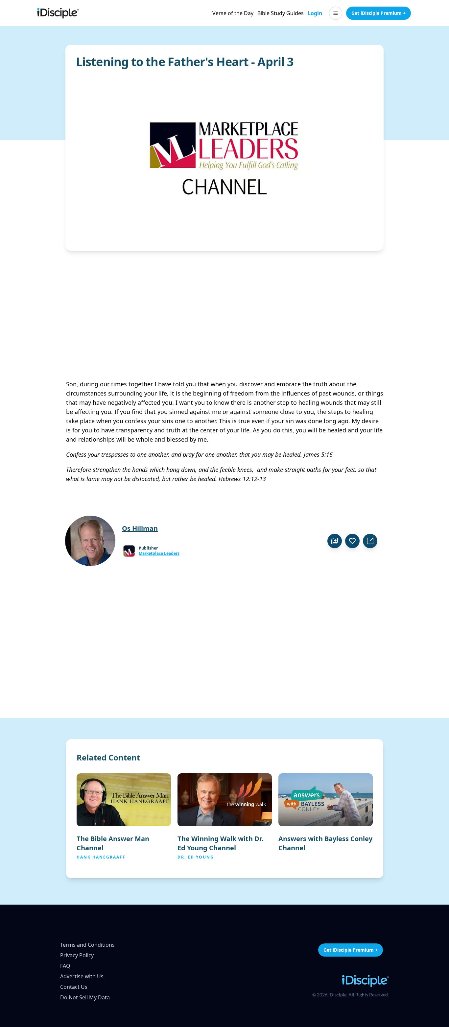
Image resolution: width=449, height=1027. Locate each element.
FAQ (65, 965)
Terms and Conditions (87, 944)
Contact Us (73, 986)
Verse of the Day (232, 13)
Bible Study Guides (280, 13)
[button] (335, 13)
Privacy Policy (77, 955)
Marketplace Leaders (159, 553)
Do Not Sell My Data (85, 997)
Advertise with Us (82, 976)
